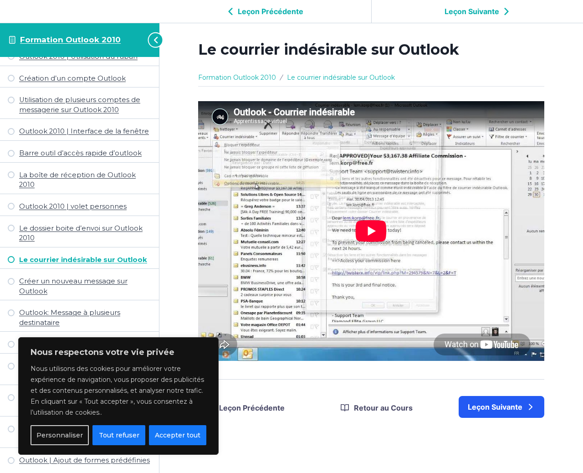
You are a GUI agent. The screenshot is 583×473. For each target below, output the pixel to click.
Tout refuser (119, 435)
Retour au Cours (383, 407)
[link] (501, 407)
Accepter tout (177, 435)
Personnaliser (59, 435)
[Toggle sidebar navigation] (151, 40)
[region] (118, 396)
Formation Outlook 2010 (70, 39)
